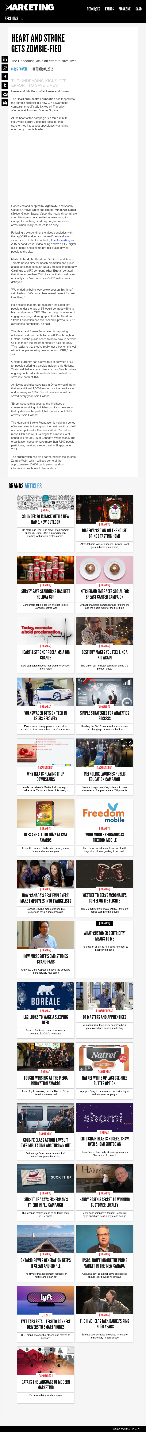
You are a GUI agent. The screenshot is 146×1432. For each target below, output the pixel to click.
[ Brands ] (104, 524)
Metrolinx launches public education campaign (104, 776)
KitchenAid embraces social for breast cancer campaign (104, 594)
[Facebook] (5, 76)
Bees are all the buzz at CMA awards (45, 837)
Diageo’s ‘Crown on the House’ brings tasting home (104, 533)
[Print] (5, 102)
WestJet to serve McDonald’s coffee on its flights (105, 897)
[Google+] (5, 67)
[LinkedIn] (5, 59)
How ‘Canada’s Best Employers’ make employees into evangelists (45, 898)
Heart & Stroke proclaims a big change (46, 654)
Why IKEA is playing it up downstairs (45, 776)
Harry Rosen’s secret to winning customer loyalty (104, 1202)
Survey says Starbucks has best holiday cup (45, 594)
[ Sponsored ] (105, 707)
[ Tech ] (46, 1315)
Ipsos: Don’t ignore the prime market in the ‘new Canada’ (104, 1263)
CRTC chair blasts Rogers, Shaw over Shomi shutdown (104, 1141)
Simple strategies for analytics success (104, 715)
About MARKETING (125, 1428)
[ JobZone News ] (104, 1011)
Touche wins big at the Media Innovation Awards (46, 1080)
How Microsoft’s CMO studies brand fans (45, 958)
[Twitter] (5, 85)
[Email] (5, 94)
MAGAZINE (125, 9)
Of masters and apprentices (104, 1017)
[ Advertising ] (45, 768)
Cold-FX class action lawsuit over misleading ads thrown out (46, 1142)
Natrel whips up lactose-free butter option (104, 1080)
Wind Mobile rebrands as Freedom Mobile (104, 837)
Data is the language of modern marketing (45, 1384)
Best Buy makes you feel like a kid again (105, 654)
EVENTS (109, 9)
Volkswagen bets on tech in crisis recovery (45, 715)
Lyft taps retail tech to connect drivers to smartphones (46, 1324)
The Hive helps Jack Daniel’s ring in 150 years (104, 1323)
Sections (12, 18)
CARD (139, 9)
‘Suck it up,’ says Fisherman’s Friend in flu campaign (46, 1202)
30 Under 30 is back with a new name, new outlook (45, 519)
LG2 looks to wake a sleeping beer (45, 1019)
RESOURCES (93, 9)
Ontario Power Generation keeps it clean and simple (46, 1263)
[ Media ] (45, 510)
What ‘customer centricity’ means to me (104, 935)
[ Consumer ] (104, 1072)
